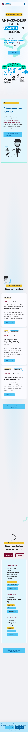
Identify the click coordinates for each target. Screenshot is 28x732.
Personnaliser (13, 730)
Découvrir (14, 53)
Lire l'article (9, 322)
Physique (19, 555)
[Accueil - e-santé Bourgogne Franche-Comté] (6, 4)
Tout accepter (10, 727)
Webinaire (9, 555)
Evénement (7, 297)
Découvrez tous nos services (12, 134)
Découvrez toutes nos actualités (14, 407)
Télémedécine (14, 331)
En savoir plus (12, 588)
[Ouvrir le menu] (24, 4)
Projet (6, 331)
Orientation (7, 369)
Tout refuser (19, 727)
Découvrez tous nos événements (14, 651)
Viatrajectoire (18, 369)
